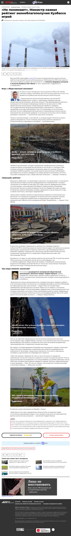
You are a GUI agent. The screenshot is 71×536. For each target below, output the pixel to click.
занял (31, 78)
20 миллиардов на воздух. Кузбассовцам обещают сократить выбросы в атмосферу (35, 233)
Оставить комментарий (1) (56, 435)
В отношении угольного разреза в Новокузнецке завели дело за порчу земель (55, 461)
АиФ (36, 70)
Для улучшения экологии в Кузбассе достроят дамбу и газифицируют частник (20, 472)
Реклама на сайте (27, 501)
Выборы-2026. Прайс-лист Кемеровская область (28, 503)
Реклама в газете (39, 501)
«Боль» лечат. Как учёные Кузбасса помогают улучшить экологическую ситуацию (38, 326)
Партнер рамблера (30, 529)
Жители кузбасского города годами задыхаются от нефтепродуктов (19, 461)
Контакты (17, 501)
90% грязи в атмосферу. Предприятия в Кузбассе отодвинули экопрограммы (35, 396)
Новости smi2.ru (7, 496)
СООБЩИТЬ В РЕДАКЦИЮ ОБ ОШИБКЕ (52, 503)
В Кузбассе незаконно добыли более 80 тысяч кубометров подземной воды (20, 467)
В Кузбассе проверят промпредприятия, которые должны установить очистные (54, 467)
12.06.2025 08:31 (6, 7)
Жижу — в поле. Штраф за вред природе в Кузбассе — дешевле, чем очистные (37, 153)
